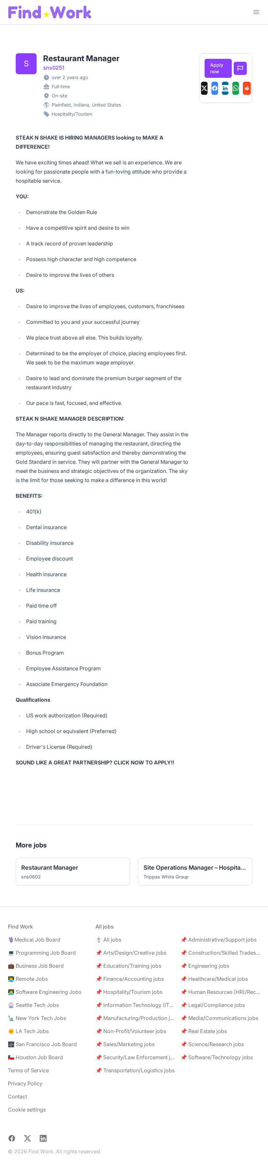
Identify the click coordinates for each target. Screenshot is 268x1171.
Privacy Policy (25, 1083)
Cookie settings (27, 1109)
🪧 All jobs (108, 939)
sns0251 (53, 67)
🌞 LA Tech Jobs (28, 1031)
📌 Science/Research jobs (212, 1044)
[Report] (240, 68)
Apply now (216, 68)
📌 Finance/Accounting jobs (129, 979)
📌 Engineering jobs (204, 965)
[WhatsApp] (235, 88)
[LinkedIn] (225, 88)
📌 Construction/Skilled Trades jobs (220, 952)
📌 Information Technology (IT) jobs (135, 1005)
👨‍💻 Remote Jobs (28, 979)
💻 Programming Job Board (42, 952)
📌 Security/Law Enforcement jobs (135, 1057)
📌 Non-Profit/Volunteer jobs (130, 1031)
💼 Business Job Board (36, 965)
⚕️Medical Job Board (34, 939)
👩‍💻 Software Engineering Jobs (44, 992)
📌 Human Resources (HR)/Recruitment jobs (220, 992)
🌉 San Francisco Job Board (42, 1044)
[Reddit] (247, 88)
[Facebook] (214, 88)
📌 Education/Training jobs (128, 965)
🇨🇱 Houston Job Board (35, 1057)
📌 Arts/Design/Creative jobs (130, 952)
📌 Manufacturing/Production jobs (135, 1018)
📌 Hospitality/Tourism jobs (128, 992)
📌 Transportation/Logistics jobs (135, 1070)
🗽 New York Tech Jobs (37, 1018)
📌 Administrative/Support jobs (218, 939)
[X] (204, 88)
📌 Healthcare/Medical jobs (214, 979)
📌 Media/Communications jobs (219, 1018)
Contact (17, 1096)
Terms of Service (28, 1070)
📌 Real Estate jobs (203, 1031)
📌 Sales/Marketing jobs (125, 1044)
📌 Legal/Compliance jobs (212, 1005)
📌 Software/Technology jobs (216, 1057)
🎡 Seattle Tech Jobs (33, 1005)
